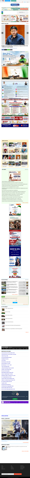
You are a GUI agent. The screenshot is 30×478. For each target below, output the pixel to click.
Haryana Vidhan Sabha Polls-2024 (6, 387)
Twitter (5, 49)
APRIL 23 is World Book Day (8, 318)
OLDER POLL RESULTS (25, 304)
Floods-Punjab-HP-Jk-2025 (5, 363)
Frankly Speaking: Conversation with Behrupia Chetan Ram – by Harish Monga (12, 199)
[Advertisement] (15, 133)
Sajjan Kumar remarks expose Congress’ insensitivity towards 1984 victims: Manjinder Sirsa (14, 191)
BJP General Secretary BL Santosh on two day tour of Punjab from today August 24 (12, 182)
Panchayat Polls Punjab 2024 (6, 384)
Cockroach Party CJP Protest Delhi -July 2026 (8, 354)
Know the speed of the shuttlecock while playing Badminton (12, 325)
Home (2, 465)
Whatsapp (8, 49)
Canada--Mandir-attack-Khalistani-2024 (7, 378)
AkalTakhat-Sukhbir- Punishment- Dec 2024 (8, 375)
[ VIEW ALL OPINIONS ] (15, 294)
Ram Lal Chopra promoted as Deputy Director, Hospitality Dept (10, 190)
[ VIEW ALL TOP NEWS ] (25, 202)
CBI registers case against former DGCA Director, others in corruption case (11, 198)
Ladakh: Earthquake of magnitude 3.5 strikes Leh (8, 181)
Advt (11, 465)
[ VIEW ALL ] (27, 332)
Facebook (3, 49)
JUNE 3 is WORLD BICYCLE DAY (9, 308)
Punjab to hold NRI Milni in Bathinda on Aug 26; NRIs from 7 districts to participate (12, 194)
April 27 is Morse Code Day (8, 315)
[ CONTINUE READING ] (26, 442)
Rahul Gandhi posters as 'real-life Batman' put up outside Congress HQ (11, 195)
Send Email (11, 49)
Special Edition (4, 415)
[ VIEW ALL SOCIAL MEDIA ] (25, 451)
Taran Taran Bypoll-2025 (5, 366)
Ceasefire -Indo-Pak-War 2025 (6, 369)
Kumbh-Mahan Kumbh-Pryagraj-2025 (7, 372)
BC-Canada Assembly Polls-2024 (6, 381)
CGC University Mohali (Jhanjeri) (6, 357)
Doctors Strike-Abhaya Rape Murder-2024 (8, 389)
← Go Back (27, 23)
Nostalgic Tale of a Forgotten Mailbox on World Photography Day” (13, 328)
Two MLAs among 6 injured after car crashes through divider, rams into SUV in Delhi (12, 185)
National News (21, 465)
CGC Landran (3, 360)
